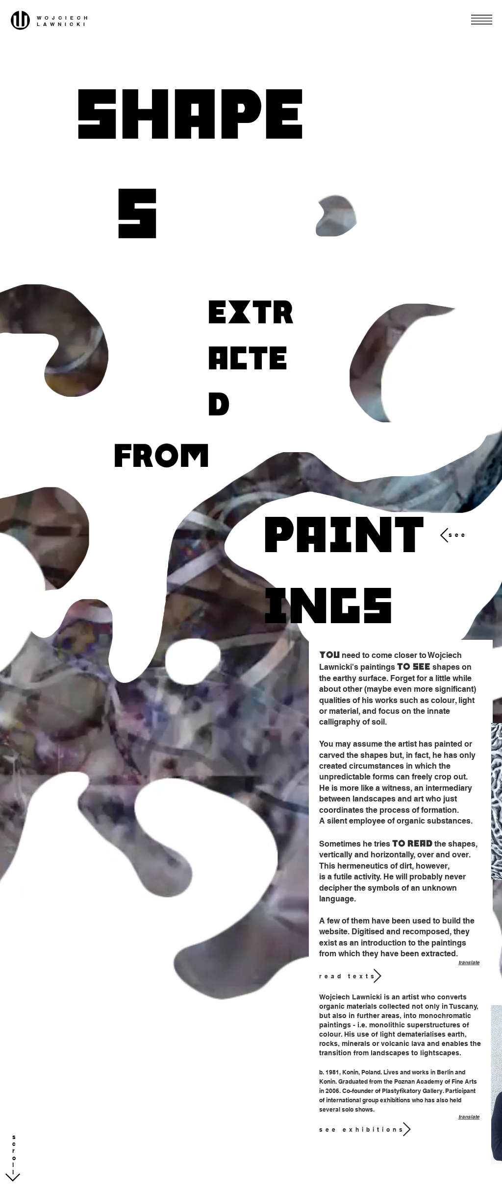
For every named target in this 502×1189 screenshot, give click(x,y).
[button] (481, 19)
